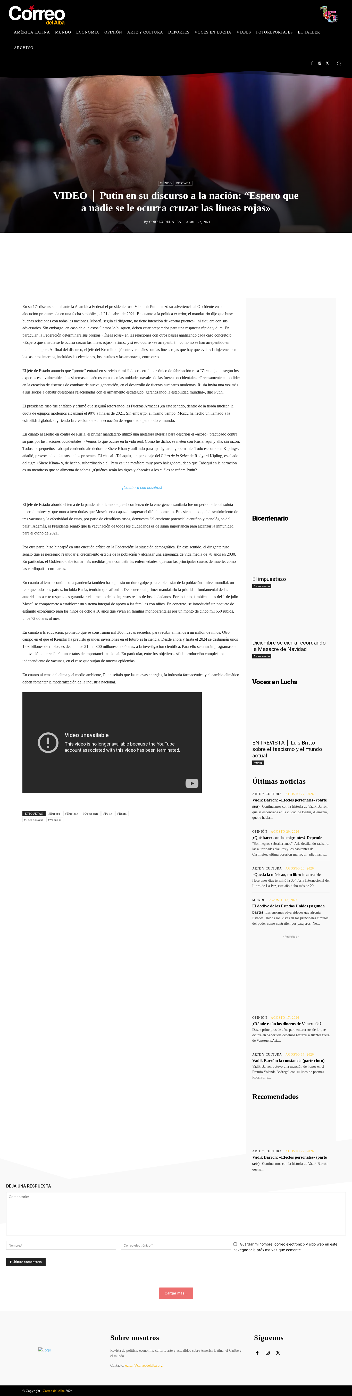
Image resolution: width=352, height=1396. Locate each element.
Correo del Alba (165, 222)
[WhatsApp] (200, 243)
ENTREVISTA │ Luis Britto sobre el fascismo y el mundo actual (287, 749)
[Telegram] (212, 243)
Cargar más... (176, 1293)
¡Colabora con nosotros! (142, 487)
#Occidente (91, 813)
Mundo (166, 183)
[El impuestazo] (291, 553)
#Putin (108, 813)
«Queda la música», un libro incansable (286, 874)
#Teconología (34, 819)
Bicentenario (262, 586)
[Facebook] (311, 63)
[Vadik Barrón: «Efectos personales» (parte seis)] (291, 1125)
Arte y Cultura (267, 794)
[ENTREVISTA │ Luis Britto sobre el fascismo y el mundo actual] (291, 717)
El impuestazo (269, 579)
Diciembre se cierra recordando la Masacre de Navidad (289, 646)
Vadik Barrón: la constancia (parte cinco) (288, 1060)
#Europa (54, 813)
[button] (339, 63)
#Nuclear (71, 813)
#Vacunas (55, 819)
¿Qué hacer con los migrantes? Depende (287, 837)
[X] (327, 63)
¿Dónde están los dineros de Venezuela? (287, 1024)
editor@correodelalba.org (144, 1365)
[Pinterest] (188, 243)
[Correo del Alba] (140, 222)
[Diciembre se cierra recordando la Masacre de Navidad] (291, 617)
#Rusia (122, 813)
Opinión (259, 831)
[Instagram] (319, 63)
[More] (224, 243)
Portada (183, 183)
